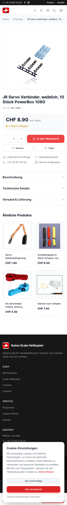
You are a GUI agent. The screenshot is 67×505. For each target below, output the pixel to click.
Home (6, 19)
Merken (20, 148)
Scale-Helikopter (11, 379)
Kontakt (60, 2)
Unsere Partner (11, 413)
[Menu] (61, 10)
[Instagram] (28, 2)
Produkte (18, 19)
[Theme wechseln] (54, 10)
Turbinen (7, 385)
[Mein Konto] (41, 10)
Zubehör (7, 391)
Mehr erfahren (46, 471)
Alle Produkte (10, 373)
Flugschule (8, 407)
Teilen (51, 148)
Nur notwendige (33, 480)
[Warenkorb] (48, 10)
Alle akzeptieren (33, 489)
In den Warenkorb (48, 138)
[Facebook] (25, 2)
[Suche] (35, 10)
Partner (50, 2)
